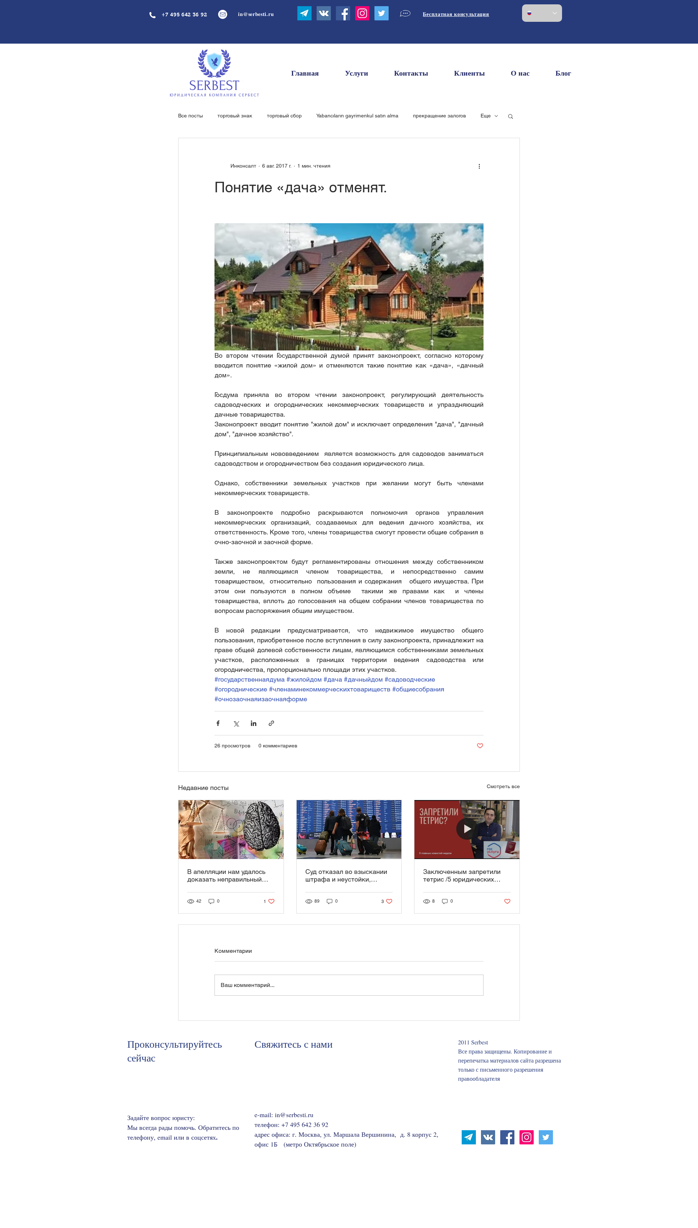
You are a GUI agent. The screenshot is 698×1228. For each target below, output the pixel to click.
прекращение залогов (439, 116)
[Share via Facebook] (217, 723)
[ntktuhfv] (304, 13)
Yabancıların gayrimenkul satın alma (357, 116)
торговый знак (234, 116)
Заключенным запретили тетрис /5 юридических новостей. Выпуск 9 (462, 875)
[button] (510, 116)
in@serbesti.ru (294, 1114)
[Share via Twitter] (235, 723)
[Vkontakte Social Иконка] (324, 13)
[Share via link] (271, 723)
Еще (486, 116)
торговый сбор (284, 116)
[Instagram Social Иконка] (362, 13)
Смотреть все (503, 786)
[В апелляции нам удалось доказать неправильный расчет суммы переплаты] (231, 829)
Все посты (190, 116)
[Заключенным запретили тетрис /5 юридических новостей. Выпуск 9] (467, 829)
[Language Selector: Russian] (542, 13)
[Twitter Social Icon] (381, 13)
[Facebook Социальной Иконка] (343, 13)
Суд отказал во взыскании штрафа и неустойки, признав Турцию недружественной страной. (346, 875)
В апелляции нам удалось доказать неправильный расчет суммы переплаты (226, 875)
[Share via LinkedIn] (253, 723)
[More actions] (479, 165)
